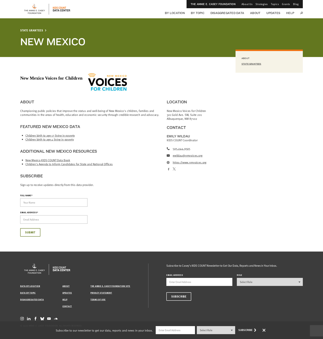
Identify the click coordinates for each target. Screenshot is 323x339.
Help (290, 13)
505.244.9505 (181, 148)
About (255, 13)
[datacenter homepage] (61, 9)
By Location (175, 13)
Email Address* (29, 212)
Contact (67, 306)
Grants (286, 4)
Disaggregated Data (227, 13)
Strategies (262, 4)
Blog (296, 4)
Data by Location (30, 286)
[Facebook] (168, 169)
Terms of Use (98, 299)
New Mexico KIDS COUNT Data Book (47, 160)
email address (174, 275)
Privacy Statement (101, 292)
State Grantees (31, 30)
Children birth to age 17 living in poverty (50, 135)
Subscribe (178, 296)
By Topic (197, 13)
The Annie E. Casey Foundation (213, 4)
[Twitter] (174, 169)
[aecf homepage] (34, 9)
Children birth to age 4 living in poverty (49, 139)
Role (239, 275)
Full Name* (26, 195)
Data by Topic (28, 292)
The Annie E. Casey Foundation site (110, 286)
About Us (247, 4)
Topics (275, 4)
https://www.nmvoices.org (189, 162)
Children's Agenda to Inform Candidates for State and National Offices (69, 164)
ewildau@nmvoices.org (187, 155)
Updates (273, 13)
